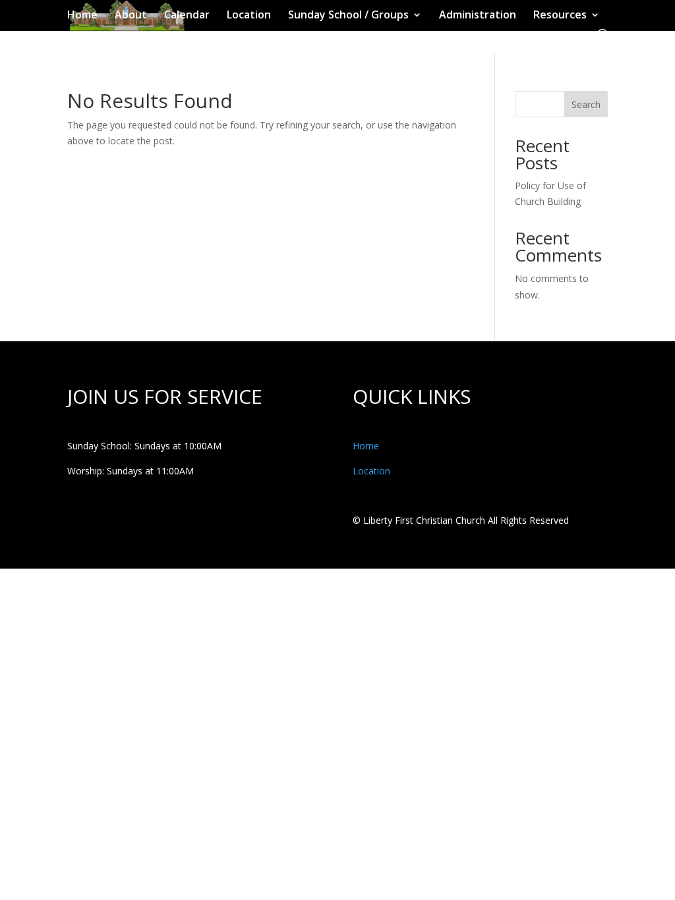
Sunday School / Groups (348, 16)
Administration (477, 16)
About (131, 16)
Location (249, 16)
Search (586, 104)
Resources (560, 16)
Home (82, 16)
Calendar (187, 16)
